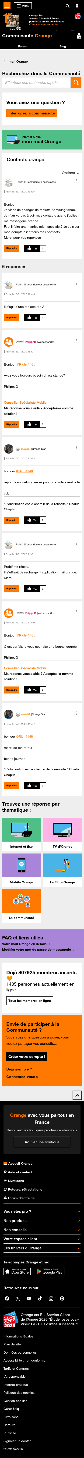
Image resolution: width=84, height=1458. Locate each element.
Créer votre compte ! (26, 1056)
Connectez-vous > (22, 1076)
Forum (23, 46)
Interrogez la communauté (31, 113)
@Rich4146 (25, 364)
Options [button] (68, 172)
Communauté (27, 35)
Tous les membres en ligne (29, 1001)
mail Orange (18, 61)
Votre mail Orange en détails (24, 944)
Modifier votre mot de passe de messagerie (36, 949)
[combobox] (36, 82)
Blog (63, 46)
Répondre (11, 248)
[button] (76, 181)
